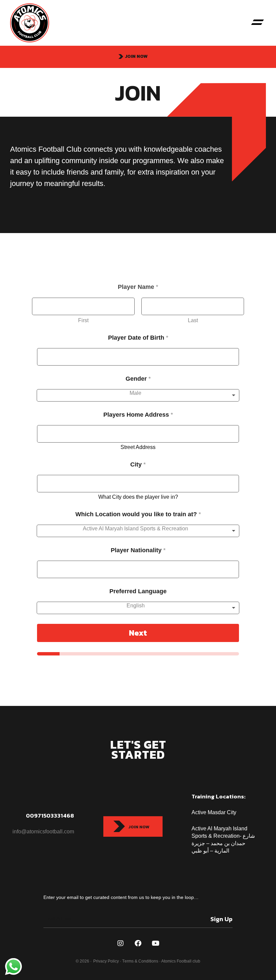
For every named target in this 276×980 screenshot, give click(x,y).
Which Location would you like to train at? (138, 514)
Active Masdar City (215, 812)
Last (193, 320)
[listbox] (138, 395)
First (83, 320)
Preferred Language (138, 591)
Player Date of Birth (138, 337)
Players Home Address (138, 414)
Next (138, 633)
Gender (138, 378)
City (138, 464)
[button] (257, 22)
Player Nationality (138, 550)
